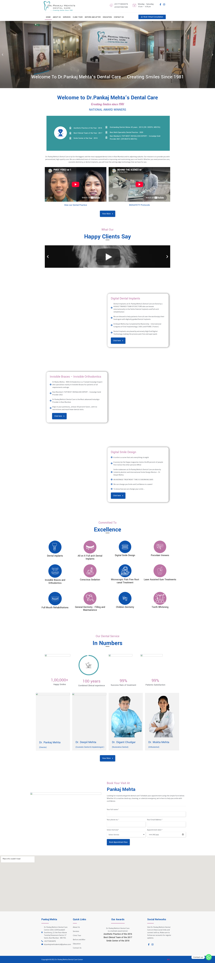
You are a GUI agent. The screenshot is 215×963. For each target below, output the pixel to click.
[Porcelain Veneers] (160, 547)
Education (107, 17)
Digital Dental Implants (125, 299)
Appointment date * (154, 830)
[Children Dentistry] (125, 598)
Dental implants (55, 555)
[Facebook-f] (160, 4)
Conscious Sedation (90, 579)
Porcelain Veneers (160, 555)
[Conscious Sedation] (90, 570)
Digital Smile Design (123, 452)
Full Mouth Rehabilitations (55, 607)
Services (67, 17)
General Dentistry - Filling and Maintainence (90, 608)
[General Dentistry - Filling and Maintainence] (90, 598)
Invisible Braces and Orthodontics (55, 581)
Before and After (93, 17)
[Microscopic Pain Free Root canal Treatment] (125, 570)
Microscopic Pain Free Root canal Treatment (125, 581)
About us (57, 17)
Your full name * (113, 809)
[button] (2, 54)
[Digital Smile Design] (125, 547)
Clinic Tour (78, 17)
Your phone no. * (113, 820)
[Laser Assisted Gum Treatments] (160, 570)
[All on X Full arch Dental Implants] (90, 547)
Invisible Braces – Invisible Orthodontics (75, 377)
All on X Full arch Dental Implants (90, 557)
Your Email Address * (154, 820)
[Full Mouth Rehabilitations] (55, 598)
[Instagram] (164, 4)
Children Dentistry (125, 607)
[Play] (107, 256)
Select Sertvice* (113, 830)
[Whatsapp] (209, 957)
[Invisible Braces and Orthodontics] (55, 571)
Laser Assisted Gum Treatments (160, 579)
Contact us (119, 17)
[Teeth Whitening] (160, 598)
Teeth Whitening (160, 607)
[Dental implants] (55, 547)
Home (48, 17)
